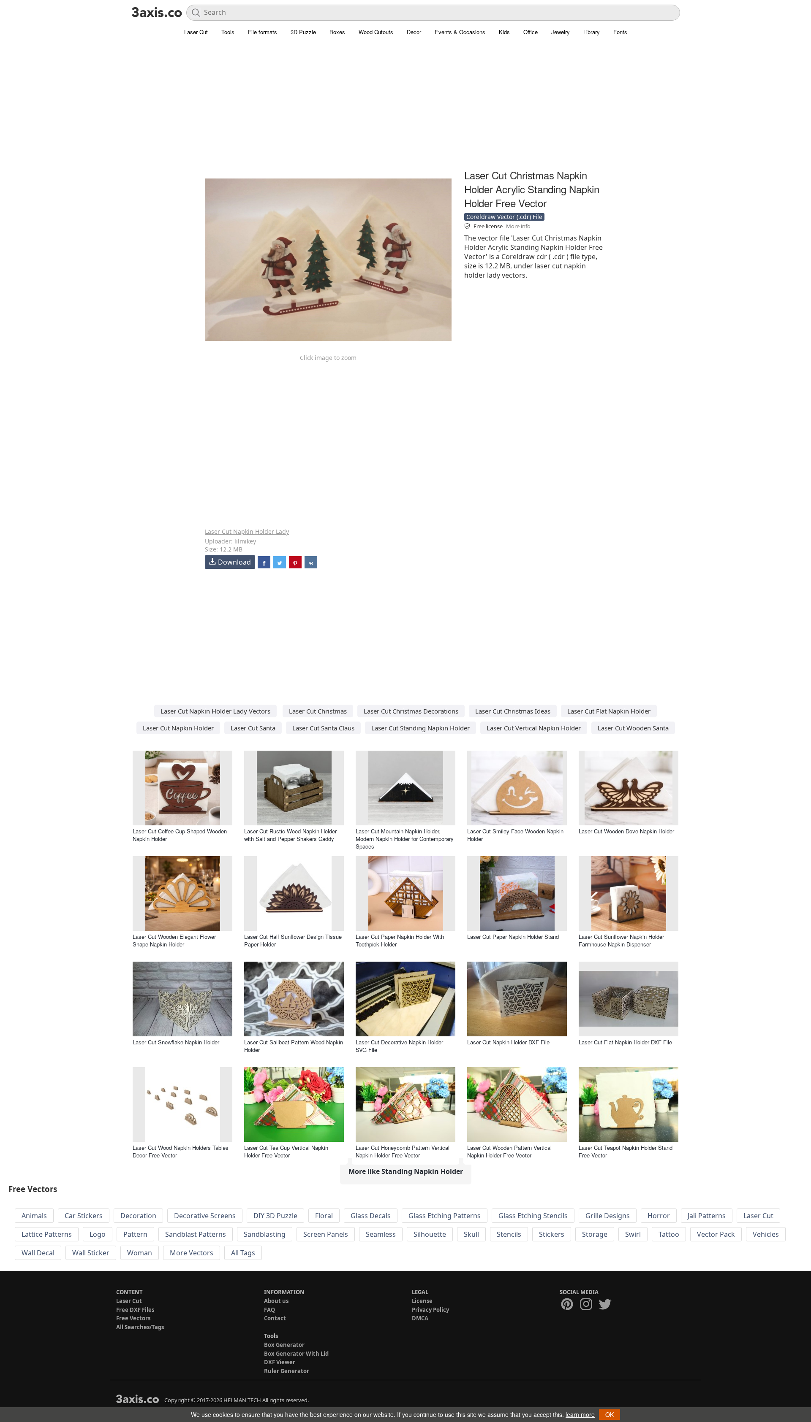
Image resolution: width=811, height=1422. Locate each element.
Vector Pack (716, 1234)
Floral (324, 1215)
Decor (414, 32)
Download (234, 562)
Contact (275, 1318)
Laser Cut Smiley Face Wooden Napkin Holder (515, 835)
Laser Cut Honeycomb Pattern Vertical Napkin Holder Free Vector (402, 1151)
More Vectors (191, 1252)
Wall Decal (38, 1252)
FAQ (269, 1310)
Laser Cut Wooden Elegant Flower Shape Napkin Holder (174, 940)
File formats (262, 32)
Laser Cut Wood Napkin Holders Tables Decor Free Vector (181, 1151)
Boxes (337, 32)
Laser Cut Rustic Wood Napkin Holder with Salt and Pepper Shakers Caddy (290, 835)
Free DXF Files (135, 1310)
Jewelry (560, 32)
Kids (504, 32)
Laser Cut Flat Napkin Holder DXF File (625, 1042)
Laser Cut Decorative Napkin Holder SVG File (399, 1046)
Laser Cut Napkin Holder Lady (247, 531)
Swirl (633, 1234)
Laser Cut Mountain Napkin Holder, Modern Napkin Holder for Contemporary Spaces (405, 838)
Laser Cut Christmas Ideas (512, 711)
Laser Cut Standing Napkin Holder (420, 728)
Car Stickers (84, 1215)
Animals (34, 1215)
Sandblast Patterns (195, 1234)
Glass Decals (371, 1215)
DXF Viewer (279, 1362)
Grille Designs (607, 1215)
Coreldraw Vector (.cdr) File (504, 217)
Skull (471, 1234)
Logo (98, 1234)
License (422, 1301)
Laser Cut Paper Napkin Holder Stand (513, 937)
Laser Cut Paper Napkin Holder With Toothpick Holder (400, 940)
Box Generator (284, 1345)
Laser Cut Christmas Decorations (411, 711)
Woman (139, 1252)
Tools (227, 32)
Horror (659, 1215)
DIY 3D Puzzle (275, 1215)
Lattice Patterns (47, 1234)
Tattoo (669, 1234)
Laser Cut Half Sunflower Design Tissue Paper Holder (293, 940)
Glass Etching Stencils (533, 1215)
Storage (594, 1234)
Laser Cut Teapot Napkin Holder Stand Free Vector (625, 1151)
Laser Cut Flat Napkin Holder (608, 711)
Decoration (138, 1215)
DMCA (420, 1318)
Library (591, 32)
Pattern (135, 1234)
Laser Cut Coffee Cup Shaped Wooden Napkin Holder (180, 835)
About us (276, 1301)
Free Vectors (133, 1318)
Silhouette (430, 1234)
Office (530, 32)
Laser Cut (196, 32)
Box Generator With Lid (296, 1353)
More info (518, 226)
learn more (580, 1414)
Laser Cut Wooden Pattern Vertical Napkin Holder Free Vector (509, 1151)
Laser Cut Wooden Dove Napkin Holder (626, 831)
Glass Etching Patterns (444, 1215)
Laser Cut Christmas (318, 711)
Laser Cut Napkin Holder (178, 728)
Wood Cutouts (376, 32)
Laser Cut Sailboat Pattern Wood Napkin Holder (293, 1046)
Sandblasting (265, 1234)
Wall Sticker (90, 1252)
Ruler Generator (286, 1371)
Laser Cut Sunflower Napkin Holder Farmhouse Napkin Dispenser (621, 940)
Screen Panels (325, 1234)
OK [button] (609, 1414)
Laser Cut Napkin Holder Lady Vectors (215, 711)
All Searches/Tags (140, 1327)
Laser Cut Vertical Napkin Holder (534, 728)
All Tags (243, 1252)
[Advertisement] (405, 108)
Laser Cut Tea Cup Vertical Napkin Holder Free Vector (286, 1151)
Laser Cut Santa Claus (323, 728)
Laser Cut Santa (253, 728)
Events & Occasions (460, 32)
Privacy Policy (430, 1310)
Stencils (509, 1234)
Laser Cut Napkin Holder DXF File (508, 1042)
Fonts (620, 32)
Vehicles (766, 1234)
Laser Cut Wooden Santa (633, 728)
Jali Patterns (707, 1215)
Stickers (551, 1234)
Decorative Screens (205, 1215)
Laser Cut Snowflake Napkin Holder (176, 1042)
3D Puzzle (303, 32)
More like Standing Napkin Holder (405, 1171)
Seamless (381, 1234)
